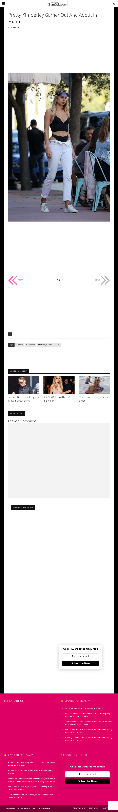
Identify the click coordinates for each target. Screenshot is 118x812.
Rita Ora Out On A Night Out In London (57, 399)
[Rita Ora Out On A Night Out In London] (59, 384)
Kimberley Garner (45, 345)
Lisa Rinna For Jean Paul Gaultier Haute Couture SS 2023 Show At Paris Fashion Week (88, 723)
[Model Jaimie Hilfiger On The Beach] (94, 384)
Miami (57, 345)
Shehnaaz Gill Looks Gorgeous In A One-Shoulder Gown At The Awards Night (31, 764)
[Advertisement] (59, 53)
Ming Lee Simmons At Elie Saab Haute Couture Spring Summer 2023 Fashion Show (87, 715)
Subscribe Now (80, 663)
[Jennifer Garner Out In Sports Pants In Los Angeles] (23, 384)
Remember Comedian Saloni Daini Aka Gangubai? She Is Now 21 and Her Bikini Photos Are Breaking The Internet (31, 780)
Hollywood (30, 345)
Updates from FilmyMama (20, 755)
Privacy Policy (79, 808)
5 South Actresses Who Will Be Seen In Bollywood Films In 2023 (31, 772)
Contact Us (106, 808)
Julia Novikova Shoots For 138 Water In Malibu (84, 708)
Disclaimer (94, 808)
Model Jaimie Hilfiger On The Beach (94, 399)
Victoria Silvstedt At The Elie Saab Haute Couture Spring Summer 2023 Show (88, 731)
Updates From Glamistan (77, 700)
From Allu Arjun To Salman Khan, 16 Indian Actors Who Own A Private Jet (30, 796)
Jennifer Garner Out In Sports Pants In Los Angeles (23, 399)
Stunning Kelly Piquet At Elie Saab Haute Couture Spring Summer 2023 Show (88, 739)
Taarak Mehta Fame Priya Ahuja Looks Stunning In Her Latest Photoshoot (30, 788)
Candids (20, 345)
